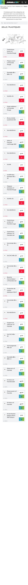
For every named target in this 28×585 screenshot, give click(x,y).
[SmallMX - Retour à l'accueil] (13, 2)
